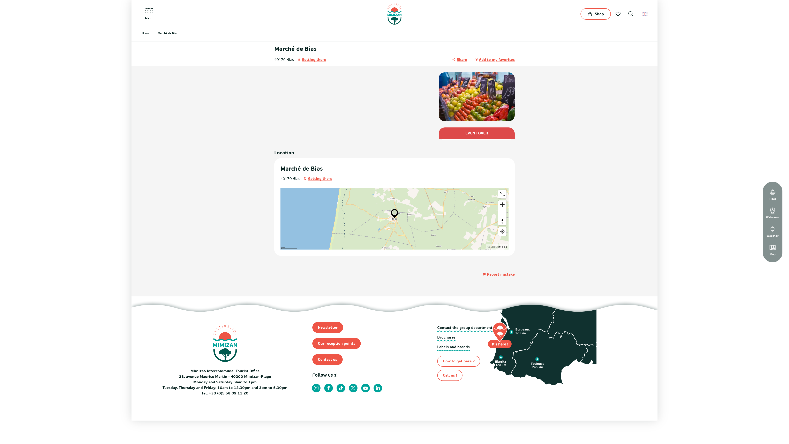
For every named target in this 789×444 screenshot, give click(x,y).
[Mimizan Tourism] (394, 14)
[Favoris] (618, 14)
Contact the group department (465, 327)
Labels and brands (453, 347)
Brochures (446, 337)
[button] (631, 14)
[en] (645, 14)
